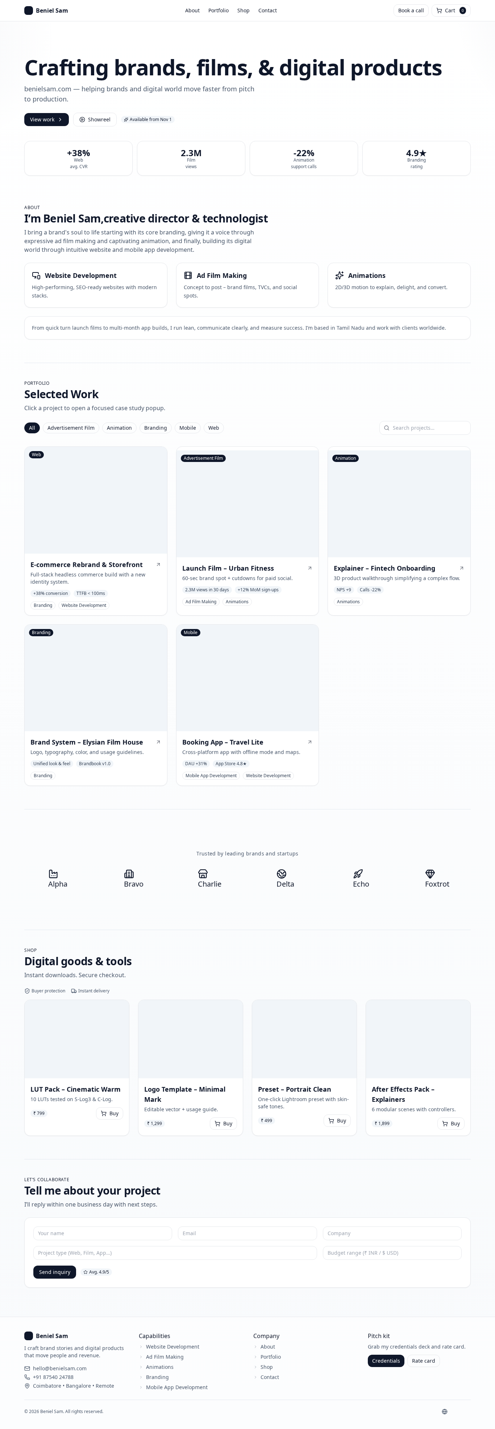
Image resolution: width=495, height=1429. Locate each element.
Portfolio (218, 10)
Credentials (386, 1360)
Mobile (187, 427)
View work (42, 119)
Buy (113, 1113)
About (192, 10)
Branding (155, 427)
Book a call (411, 10)
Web (213, 427)
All (32, 427)
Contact (267, 10)
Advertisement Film (71, 427)
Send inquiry (54, 1271)
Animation (119, 427)
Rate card (423, 1360)
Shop (243, 10)
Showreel (99, 119)
